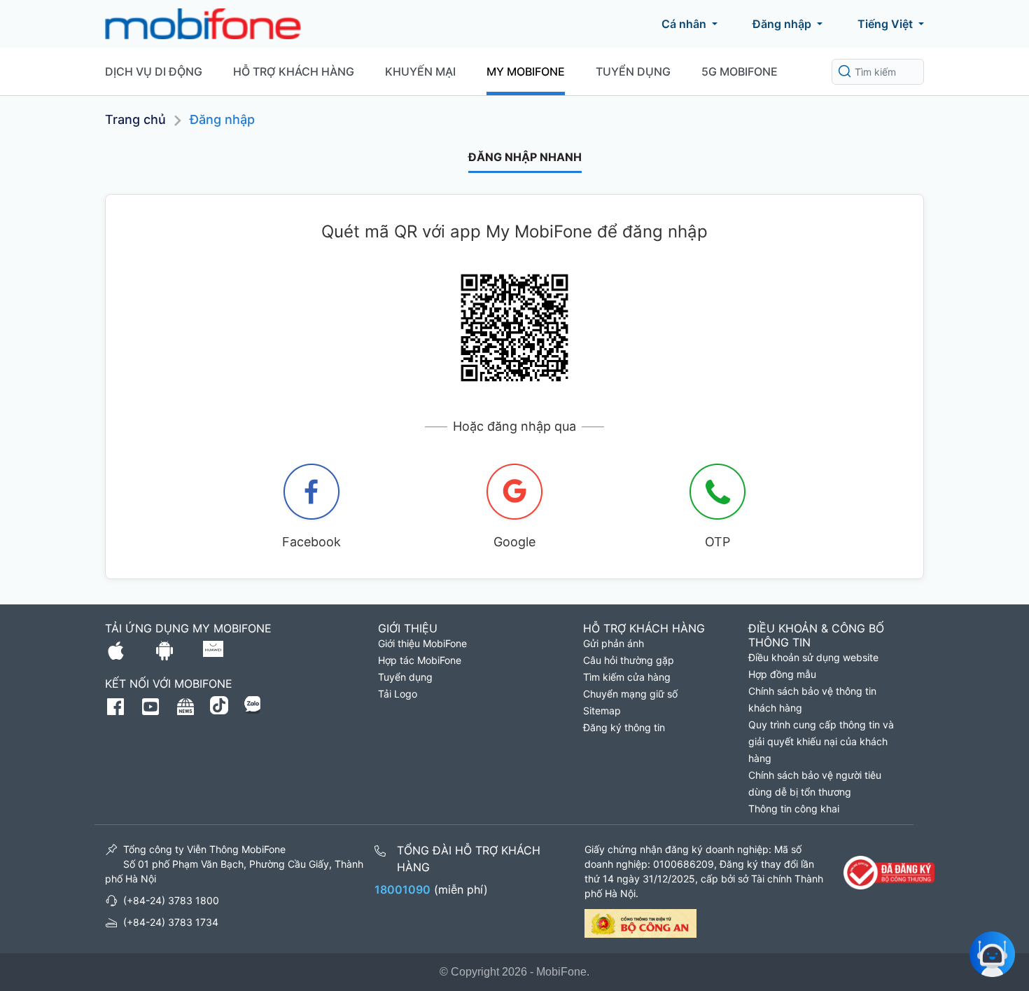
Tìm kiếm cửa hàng (627, 677)
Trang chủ (135, 119)
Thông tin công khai (793, 809)
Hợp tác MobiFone (419, 660)
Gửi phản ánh (613, 643)
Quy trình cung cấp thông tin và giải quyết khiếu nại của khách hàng (821, 741)
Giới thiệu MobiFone (422, 643)
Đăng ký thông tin (624, 727)
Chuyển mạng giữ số (630, 694)
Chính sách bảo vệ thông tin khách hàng (812, 699)
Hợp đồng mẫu (782, 674)
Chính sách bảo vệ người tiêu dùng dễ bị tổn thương (814, 783)
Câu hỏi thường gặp (628, 660)
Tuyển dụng (633, 71)
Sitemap (602, 710)
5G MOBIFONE (739, 71)
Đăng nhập (781, 24)
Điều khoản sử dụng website (813, 657)
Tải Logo (397, 694)
